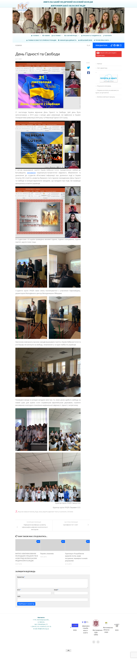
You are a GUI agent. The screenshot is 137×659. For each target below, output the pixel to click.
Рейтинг (99, 64)
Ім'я (19, 590)
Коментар (21, 577)
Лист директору (102, 68)
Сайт (19, 596)
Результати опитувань (104, 86)
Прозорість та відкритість (92, 35)
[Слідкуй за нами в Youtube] (117, 45)
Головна (36, 35)
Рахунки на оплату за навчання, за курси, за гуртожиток (107, 91)
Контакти (108, 35)
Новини (47, 35)
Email (56, 590)
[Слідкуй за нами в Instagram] (120, 45)
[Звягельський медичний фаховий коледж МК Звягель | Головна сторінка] (22, 7)
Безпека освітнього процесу (106, 97)
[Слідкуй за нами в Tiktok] (111, 45)
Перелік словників (47, 553)
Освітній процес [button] (71, 35)
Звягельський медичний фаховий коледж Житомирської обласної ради (68, 3)
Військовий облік (86, 40)
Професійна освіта (102, 40)
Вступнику (57, 35)
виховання (31, 173)
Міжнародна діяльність (68, 40)
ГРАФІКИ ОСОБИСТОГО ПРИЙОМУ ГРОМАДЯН (42, 40)
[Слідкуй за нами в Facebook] (114, 45)
